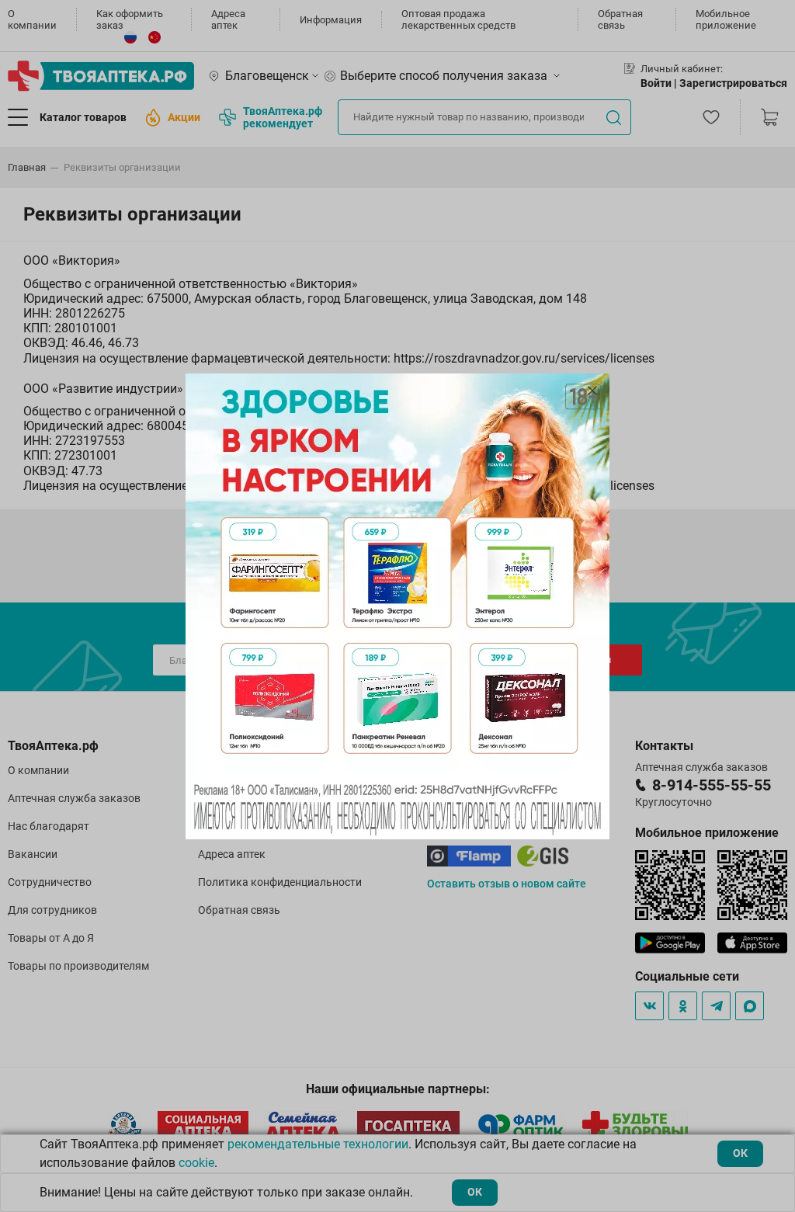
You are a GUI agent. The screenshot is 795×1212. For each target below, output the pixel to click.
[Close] (592, 390)
